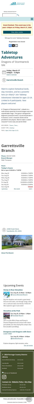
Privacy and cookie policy (9, 398)
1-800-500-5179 (23, 390)
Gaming (12, 128)
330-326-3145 (23, 387)
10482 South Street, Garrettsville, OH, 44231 (14, 230)
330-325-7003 (23, 384)
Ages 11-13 (15, 130)
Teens (15, 125)
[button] (32, 19)
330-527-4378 (20, 363)
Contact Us (6, 382)
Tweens (11, 125)
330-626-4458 (20, 365)
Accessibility (20, 398)
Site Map (28, 382)
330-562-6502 (20, 359)
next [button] (30, 189)
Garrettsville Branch (15, 80)
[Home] (17, 3)
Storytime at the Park (11, 311)
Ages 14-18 (8, 130)
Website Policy (17, 382)
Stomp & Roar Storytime (13, 290)
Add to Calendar (12, 75)
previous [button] (4, 189)
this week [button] (17, 189)
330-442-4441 (20, 368)
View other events (17, 32)
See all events (28, 345)
